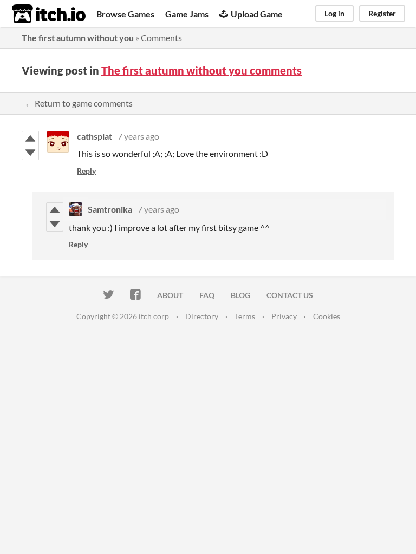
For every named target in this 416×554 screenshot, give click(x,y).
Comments (161, 37)
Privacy (284, 316)
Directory (201, 316)
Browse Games (125, 14)
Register (382, 13)
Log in (334, 13)
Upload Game (257, 14)
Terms (245, 316)
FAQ (206, 295)
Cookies (326, 316)
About (170, 295)
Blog (240, 295)
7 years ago (138, 136)
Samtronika (110, 209)
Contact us (289, 295)
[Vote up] (30, 138)
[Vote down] (30, 153)
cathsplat (94, 136)
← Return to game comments (78, 103)
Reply (86, 170)
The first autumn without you (78, 37)
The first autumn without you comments (201, 70)
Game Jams (187, 14)
